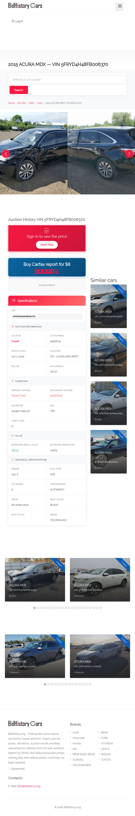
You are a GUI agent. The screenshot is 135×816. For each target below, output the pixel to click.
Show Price (46, 244)
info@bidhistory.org (28, 786)
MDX (31, 103)
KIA (75, 748)
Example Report (47, 285)
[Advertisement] (67, 35)
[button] (6, 154)
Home (11, 103)
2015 (40, 103)
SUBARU (78, 759)
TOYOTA (106, 759)
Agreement (18, 768)
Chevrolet (78, 738)
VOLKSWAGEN (82, 765)
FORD (104, 738)
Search (18, 90)
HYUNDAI (107, 743)
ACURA (22, 103)
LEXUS (105, 748)
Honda (77, 743)
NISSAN (106, 754)
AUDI (76, 732)
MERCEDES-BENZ (84, 754)
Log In (19, 21)
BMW (104, 732)
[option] (35, 581)
